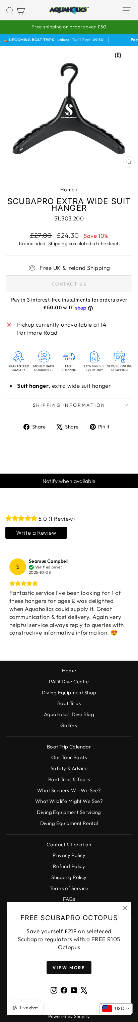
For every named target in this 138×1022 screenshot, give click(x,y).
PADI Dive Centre (69, 681)
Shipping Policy (68, 877)
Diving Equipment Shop (69, 692)
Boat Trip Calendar (69, 746)
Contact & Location (69, 844)
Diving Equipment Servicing (69, 812)
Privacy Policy (69, 855)
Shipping (57, 243)
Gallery (69, 725)
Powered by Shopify (69, 1016)
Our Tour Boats (69, 757)
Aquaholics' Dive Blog (69, 714)
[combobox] (116, 1008)
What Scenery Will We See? (69, 790)
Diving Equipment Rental (69, 823)
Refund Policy (69, 866)
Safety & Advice (69, 768)
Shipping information (69, 405)
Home (67, 189)
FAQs (69, 899)
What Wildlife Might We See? (69, 801)
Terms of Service (69, 888)
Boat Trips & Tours (69, 779)
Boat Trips (69, 703)
